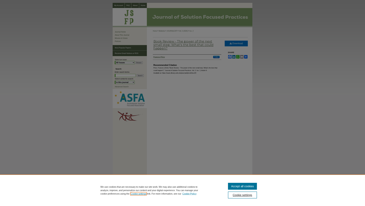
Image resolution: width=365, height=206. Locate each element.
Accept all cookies (242, 186)
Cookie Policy (189, 194)
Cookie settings (138, 194)
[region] (182, 190)
